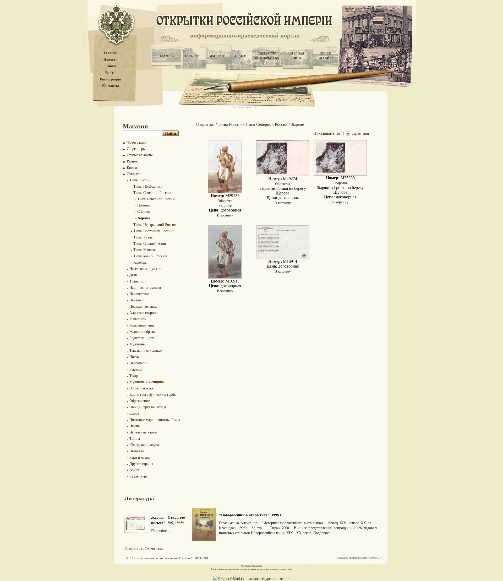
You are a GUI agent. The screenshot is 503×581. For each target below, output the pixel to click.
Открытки (135, 173)
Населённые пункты (145, 268)
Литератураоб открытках (267, 55)
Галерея (191, 55)
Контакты (110, 86)
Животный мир (141, 325)
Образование (139, 400)
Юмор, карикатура (144, 444)
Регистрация (110, 79)
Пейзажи (136, 299)
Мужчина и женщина (146, 381)
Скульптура (138, 476)
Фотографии (136, 142)
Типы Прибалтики (148, 186)
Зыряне (143, 218)
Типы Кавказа (144, 249)
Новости (110, 60)
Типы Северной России (152, 192)
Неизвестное (139, 293)
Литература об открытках (143, 548)
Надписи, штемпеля (145, 287)
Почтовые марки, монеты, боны (154, 419)
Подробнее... (161, 530)
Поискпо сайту (325, 55)
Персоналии (139, 362)
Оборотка (224, 200)
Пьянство (136, 450)
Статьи (241, 55)
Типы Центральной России (154, 224)
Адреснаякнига (296, 55)
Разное (132, 161)
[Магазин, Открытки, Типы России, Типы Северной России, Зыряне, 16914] (282, 257)
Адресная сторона (143, 312)
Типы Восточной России (153, 230)
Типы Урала (142, 237)
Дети (133, 274)
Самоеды (144, 211)
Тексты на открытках (145, 350)
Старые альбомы (139, 154)
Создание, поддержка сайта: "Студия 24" (359, 558)
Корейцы (140, 262)
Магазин (216, 55)
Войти (110, 73)
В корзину (225, 215)
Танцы (134, 438)
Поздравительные (143, 306)
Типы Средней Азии (149, 243)
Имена (134, 425)
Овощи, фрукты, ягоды (147, 406)
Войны (134, 469)
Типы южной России (150, 255)
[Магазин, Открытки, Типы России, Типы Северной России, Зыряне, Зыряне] (225, 191)
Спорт (134, 413)
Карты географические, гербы (152, 394)
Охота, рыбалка (141, 387)
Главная (167, 55)
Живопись (137, 318)
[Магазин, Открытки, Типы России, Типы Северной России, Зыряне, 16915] (225, 277)
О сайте (110, 53)
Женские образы (142, 331)
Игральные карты (143, 432)
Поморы (143, 205)
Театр (133, 375)
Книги (110, 66)
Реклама (135, 369)
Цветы (134, 356)
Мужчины (137, 343)
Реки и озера (139, 457)
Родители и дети (142, 337)
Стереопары (136, 148)
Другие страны (141, 463)
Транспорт (137, 281)
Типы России (140, 179)
